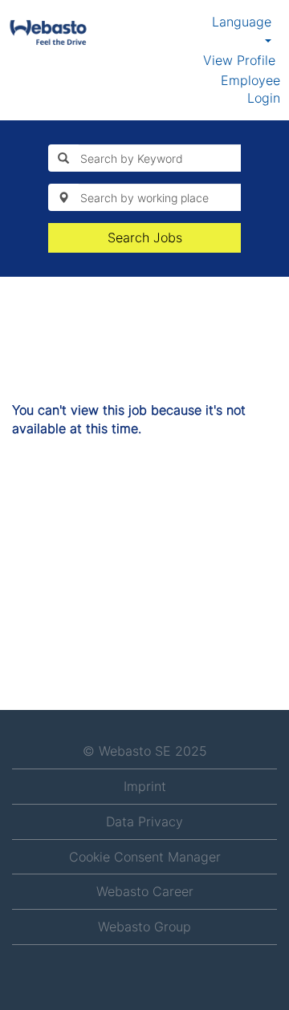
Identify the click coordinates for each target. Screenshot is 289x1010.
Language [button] (241, 22)
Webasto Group (144, 927)
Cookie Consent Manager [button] (145, 857)
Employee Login (250, 89)
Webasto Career (144, 891)
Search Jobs (145, 237)
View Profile (239, 60)
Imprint (145, 786)
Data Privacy (144, 821)
